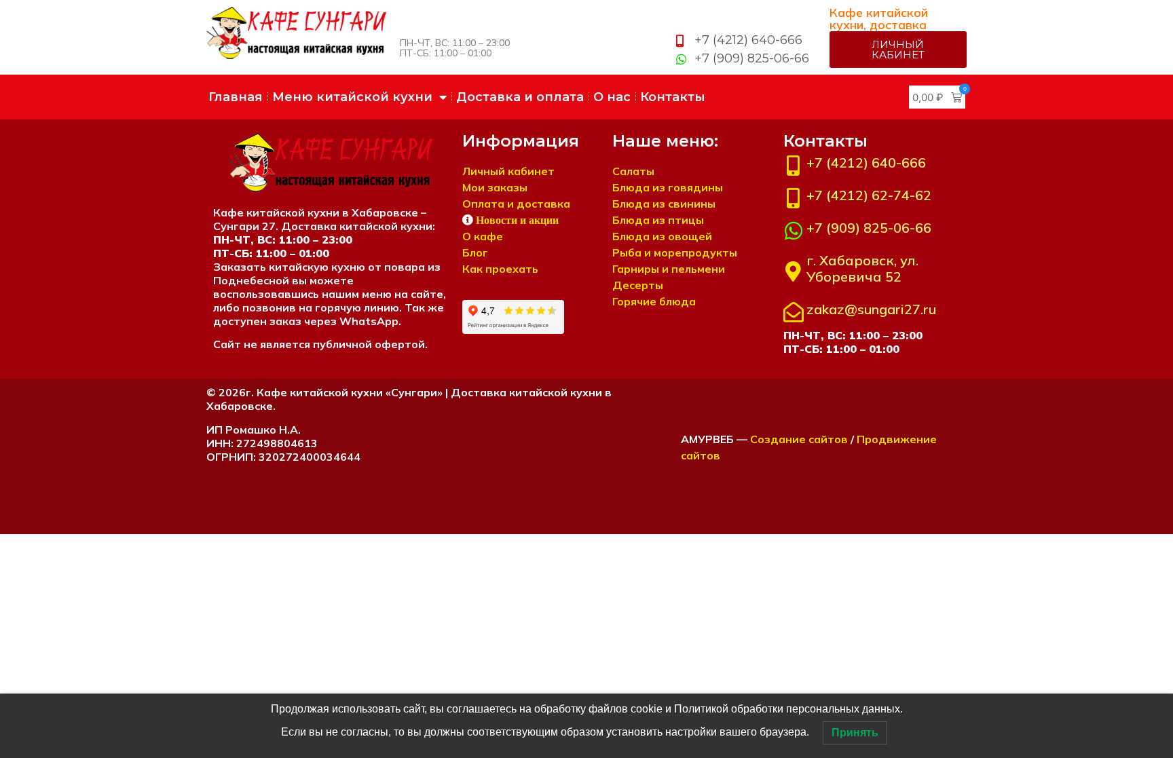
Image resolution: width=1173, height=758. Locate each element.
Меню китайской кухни (352, 97)
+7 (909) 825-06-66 (868, 227)
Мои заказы (494, 187)
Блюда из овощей (662, 236)
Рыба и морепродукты (674, 252)
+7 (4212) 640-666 (866, 162)
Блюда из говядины (667, 187)
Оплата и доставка (516, 203)
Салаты (633, 171)
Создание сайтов (799, 439)
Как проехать (500, 269)
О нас (612, 97)
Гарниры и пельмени (668, 269)
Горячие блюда (654, 301)
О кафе (482, 236)
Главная (235, 97)
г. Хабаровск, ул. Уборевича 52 (862, 268)
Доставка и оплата (520, 97)
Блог (475, 252)
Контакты (672, 97)
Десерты (637, 285)
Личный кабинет (508, 171)
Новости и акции (517, 219)
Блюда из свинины (663, 203)
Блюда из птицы (658, 220)
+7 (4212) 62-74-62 (868, 195)
